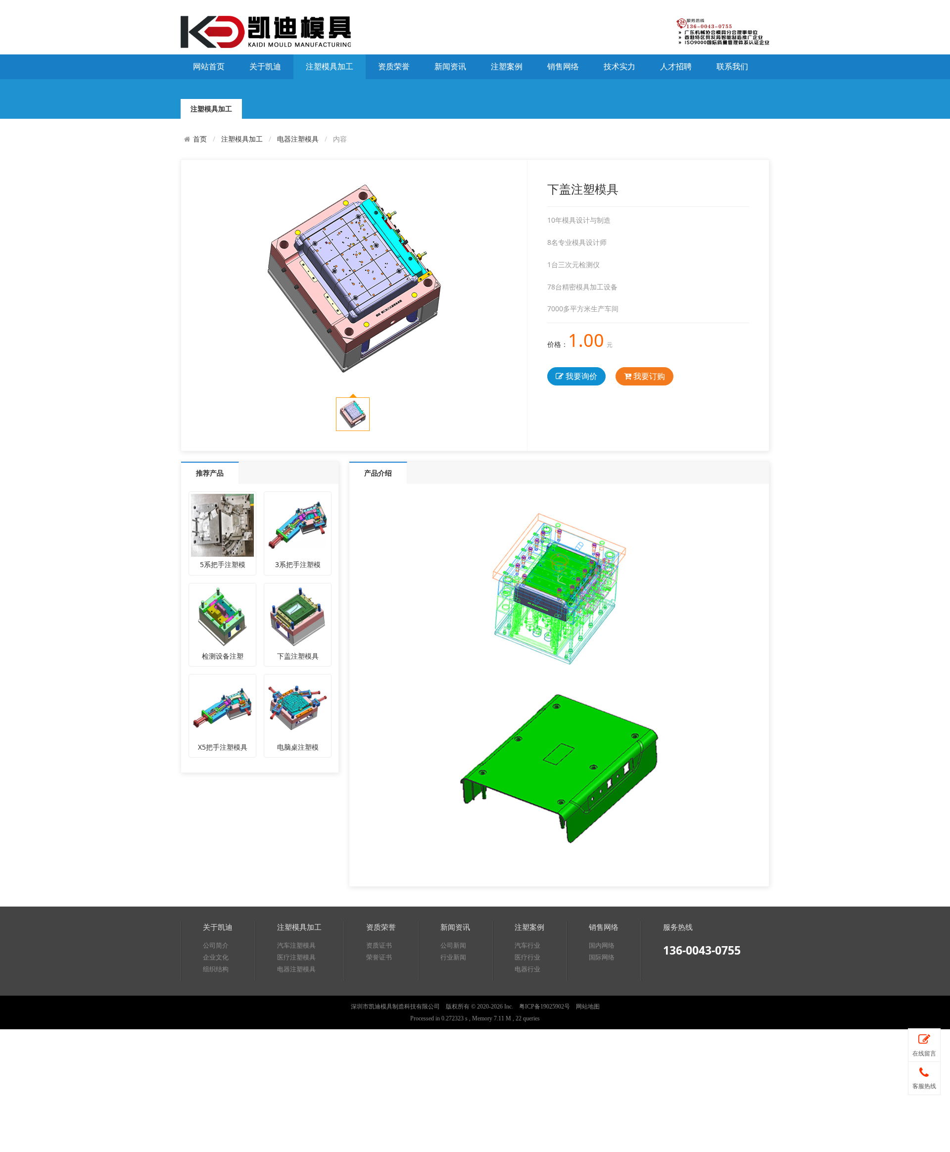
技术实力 (619, 66)
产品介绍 (378, 473)
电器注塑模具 (298, 139)
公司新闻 (453, 945)
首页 (200, 139)
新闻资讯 (450, 66)
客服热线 (924, 1086)
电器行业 (527, 969)
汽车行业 (527, 945)
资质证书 (379, 945)
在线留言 (924, 1053)
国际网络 (602, 957)
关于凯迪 (265, 66)
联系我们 (732, 66)
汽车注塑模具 (296, 945)
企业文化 (216, 957)
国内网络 (602, 945)
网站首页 (209, 66)
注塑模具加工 (329, 66)
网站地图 (588, 1006)
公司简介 (216, 945)
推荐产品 (210, 473)
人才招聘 (676, 66)
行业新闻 (453, 957)
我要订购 (648, 376)
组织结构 (216, 969)
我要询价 (580, 376)
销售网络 (563, 66)
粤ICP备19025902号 (544, 1006)
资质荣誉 (394, 66)
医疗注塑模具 (296, 957)
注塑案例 (506, 66)
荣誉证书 (379, 957)
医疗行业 (527, 957)
